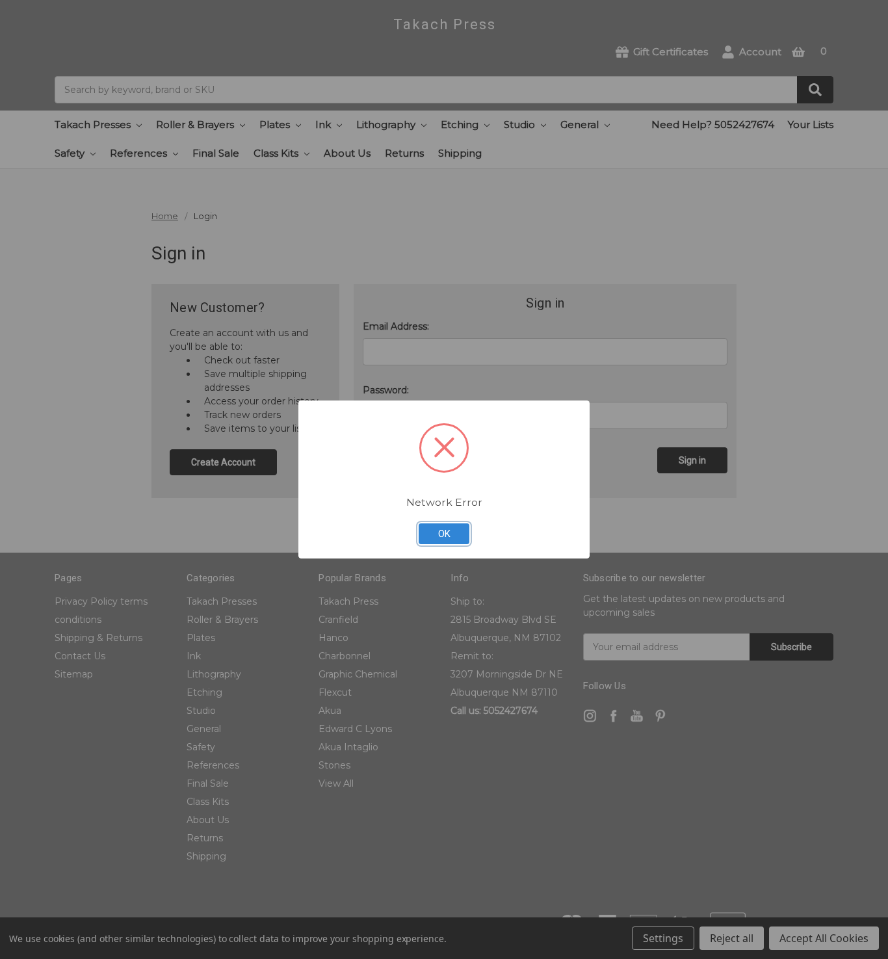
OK (444, 534)
